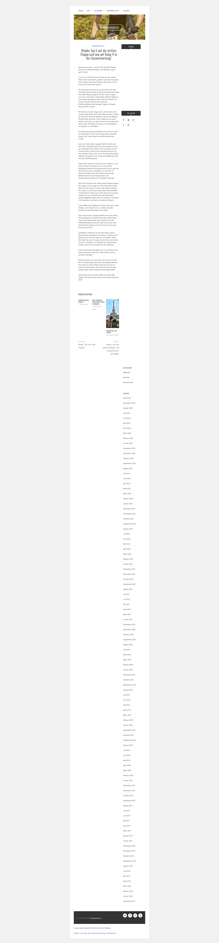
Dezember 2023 (129, 448)
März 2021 (127, 614)
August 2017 (128, 806)
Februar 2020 (128, 665)
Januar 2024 (128, 443)
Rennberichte (113, 11)
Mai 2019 (126, 705)
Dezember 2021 (129, 569)
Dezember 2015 (129, 901)
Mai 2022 (126, 544)
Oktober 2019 (128, 680)
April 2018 (127, 765)
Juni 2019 (126, 700)
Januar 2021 (127, 619)
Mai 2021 (126, 604)
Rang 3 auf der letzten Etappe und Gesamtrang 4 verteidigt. (111, 349)
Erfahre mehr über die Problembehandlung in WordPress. (95, 933)
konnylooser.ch (95, 918)
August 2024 (128, 408)
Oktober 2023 (128, 458)
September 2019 (129, 685)
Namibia (126, 377)
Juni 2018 (126, 755)
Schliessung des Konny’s (83, 301)
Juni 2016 (126, 871)
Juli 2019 (126, 695)
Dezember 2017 (129, 785)
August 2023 (128, 468)
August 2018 (128, 745)
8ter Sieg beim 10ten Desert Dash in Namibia (98, 302)
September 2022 (129, 524)
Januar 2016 (128, 896)
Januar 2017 (127, 841)
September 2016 (129, 861)
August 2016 (128, 866)
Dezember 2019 (129, 675)
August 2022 (128, 529)
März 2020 (127, 660)
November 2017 (129, 790)
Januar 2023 (128, 504)
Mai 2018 (126, 760)
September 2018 (129, 740)
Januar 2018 (128, 780)
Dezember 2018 (129, 730)
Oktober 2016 (128, 856)
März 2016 (127, 886)
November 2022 (129, 514)
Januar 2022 (128, 564)
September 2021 (129, 584)
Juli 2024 (126, 413)
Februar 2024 (128, 438)
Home (80, 11)
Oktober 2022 (128, 519)
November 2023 (129, 453)
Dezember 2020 (129, 624)
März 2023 (127, 494)
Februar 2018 (128, 775)
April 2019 (127, 710)
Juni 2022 (126, 539)
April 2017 (127, 826)
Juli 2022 (126, 534)
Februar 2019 (128, 720)
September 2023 (129, 463)
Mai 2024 (126, 423)
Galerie (126, 11)
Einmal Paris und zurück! (111, 331)
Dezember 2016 (129, 846)
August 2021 (128, 589)
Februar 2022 (128, 559)
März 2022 (127, 554)
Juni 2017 (126, 816)
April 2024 (127, 428)
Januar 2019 (128, 725)
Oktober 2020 (128, 634)
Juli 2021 (126, 594)
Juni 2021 (126, 599)
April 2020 (127, 655)
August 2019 (128, 690)
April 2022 (127, 549)
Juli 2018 (126, 750)
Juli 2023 (126, 473)
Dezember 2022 (129, 509)
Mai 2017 (126, 821)
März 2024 (127, 433)
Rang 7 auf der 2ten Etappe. (86, 346)
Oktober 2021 (128, 579)
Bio (88, 11)
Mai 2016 (126, 876)
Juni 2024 (127, 418)
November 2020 (129, 629)
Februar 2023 (128, 499)
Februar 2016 (128, 891)
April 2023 (127, 489)
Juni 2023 (127, 478)
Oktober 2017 (128, 795)
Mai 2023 (126, 483)
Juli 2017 (126, 811)
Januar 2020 (128, 670)
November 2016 (129, 851)
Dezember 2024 (129, 403)
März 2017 (127, 831)
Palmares (98, 11)
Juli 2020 (126, 650)
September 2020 (129, 639)
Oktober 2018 (128, 735)
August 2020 (128, 645)
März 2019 (127, 715)
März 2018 (127, 770)
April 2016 (127, 881)
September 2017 (129, 801)
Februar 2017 (128, 836)
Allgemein (126, 372)
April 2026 (127, 398)
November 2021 (129, 574)
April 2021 (127, 609)
